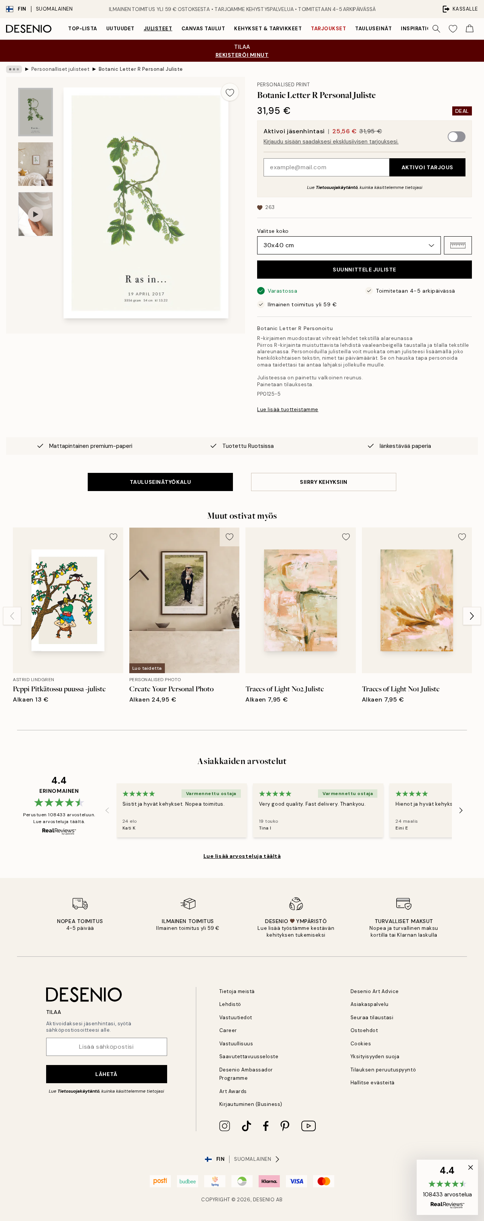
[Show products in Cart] (469, 29)
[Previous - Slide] (12, 616)
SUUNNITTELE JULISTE (364, 269)
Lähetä (106, 1074)
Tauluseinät (373, 28)
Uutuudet (120, 28)
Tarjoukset (328, 28)
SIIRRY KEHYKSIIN (323, 482)
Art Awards (233, 1091)
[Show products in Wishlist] (453, 29)
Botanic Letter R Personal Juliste (141, 69)
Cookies (361, 1043)
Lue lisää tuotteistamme (287, 409)
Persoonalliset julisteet (60, 69)
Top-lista (82, 28)
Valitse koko (273, 231)
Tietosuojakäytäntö (337, 187)
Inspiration (418, 28)
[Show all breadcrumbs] (14, 69)
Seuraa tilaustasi (372, 1017)
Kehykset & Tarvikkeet (268, 28)
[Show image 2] (35, 164)
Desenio (264, 1199)
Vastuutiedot (235, 1017)
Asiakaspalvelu (370, 1004)
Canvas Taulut (203, 28)
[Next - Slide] (472, 616)
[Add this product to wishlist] (230, 92)
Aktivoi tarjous (427, 167)
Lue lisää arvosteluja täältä (242, 856)
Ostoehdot (364, 1030)
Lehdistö (230, 1004)
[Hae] (436, 28)
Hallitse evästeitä (373, 1082)
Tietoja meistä (237, 991)
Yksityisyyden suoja (375, 1056)
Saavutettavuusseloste (249, 1056)
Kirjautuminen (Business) (250, 1104)
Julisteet (158, 28)
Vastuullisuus (236, 1043)
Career (228, 1030)
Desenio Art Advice (375, 991)
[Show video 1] (35, 214)
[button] (458, 245)
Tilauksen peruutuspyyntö (383, 1070)
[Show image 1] (35, 112)
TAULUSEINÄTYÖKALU (160, 482)
